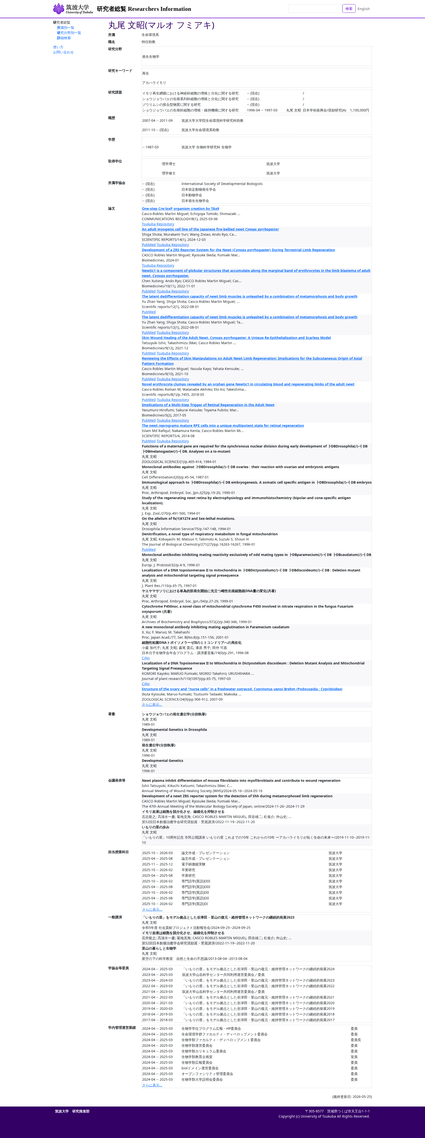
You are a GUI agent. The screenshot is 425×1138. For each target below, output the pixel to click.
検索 (349, 8)
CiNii (146, 658)
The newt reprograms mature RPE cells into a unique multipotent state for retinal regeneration (223, 425)
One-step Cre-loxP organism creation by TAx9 (180, 208)
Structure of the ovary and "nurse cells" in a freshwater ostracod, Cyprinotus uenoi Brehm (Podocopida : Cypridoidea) (242, 689)
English (364, 8)
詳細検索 (64, 37)
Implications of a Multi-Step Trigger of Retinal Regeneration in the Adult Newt (208, 404)
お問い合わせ (63, 52)
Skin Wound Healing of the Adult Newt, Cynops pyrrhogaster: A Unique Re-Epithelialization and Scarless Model (236, 337)
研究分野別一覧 (69, 32)
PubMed (149, 244)
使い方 (58, 47)
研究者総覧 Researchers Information (144, 9)
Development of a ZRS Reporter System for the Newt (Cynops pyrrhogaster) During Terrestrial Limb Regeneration (238, 249)
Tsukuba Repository (158, 224)
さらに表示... (152, 704)
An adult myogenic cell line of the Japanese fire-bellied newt (210, 229)
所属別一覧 (65, 27)
